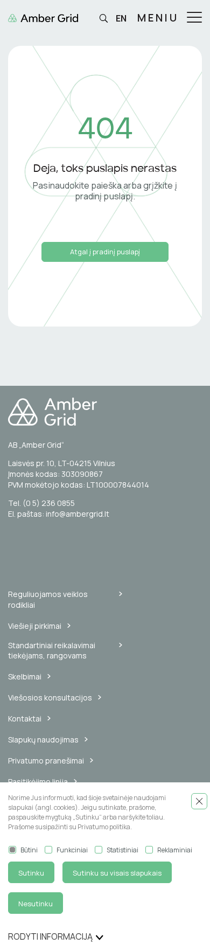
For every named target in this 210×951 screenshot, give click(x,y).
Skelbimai (24, 676)
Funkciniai (72, 850)
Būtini (29, 850)
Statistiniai (122, 850)
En (121, 18)
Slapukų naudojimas (43, 739)
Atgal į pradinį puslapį (105, 251)
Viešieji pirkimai (34, 626)
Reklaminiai (174, 850)
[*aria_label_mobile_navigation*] (194, 18)
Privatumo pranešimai (46, 760)
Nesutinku (35, 903)
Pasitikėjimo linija (38, 781)
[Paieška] (103, 18)
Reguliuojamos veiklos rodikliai (48, 599)
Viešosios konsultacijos (50, 697)
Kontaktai (24, 718)
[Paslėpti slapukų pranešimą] (199, 801)
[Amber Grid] (105, 412)
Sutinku (31, 873)
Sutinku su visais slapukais (117, 873)
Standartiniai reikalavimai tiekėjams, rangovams (51, 650)
